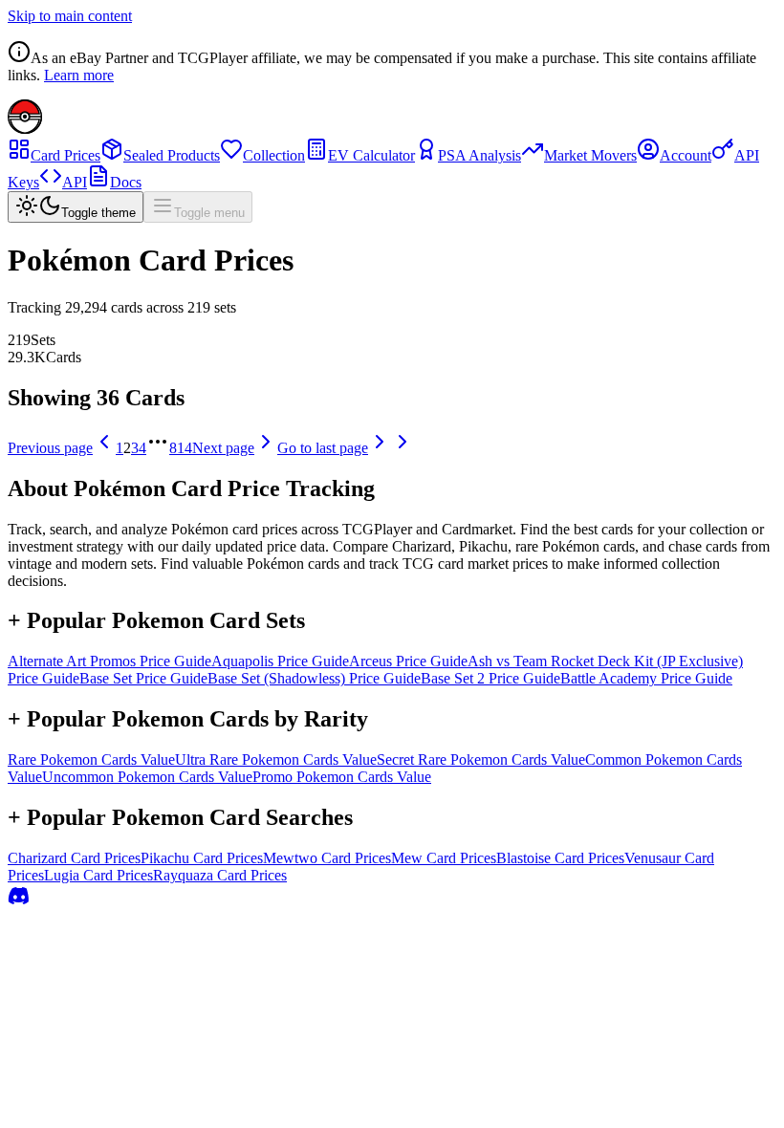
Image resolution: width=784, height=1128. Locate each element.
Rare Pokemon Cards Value (91, 759)
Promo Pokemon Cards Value (341, 777)
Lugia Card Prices (98, 875)
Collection (274, 155)
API (74, 182)
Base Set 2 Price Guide (490, 678)
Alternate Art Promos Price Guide (109, 661)
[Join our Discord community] (19, 902)
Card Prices (65, 155)
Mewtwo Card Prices (327, 858)
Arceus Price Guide (408, 661)
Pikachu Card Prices (202, 858)
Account (685, 155)
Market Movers (590, 155)
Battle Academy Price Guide (646, 678)
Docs (126, 182)
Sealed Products (171, 155)
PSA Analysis (479, 155)
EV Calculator (371, 155)
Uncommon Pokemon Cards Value (147, 777)
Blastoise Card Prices (560, 858)
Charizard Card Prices (74, 858)
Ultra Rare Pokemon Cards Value (276, 759)
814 (180, 448)
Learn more (79, 75)
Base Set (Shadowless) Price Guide (314, 678)
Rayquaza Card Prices (220, 875)
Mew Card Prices (443, 858)
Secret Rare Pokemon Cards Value (481, 759)
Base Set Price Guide (143, 678)
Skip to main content (70, 16)
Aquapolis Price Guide (280, 661)
